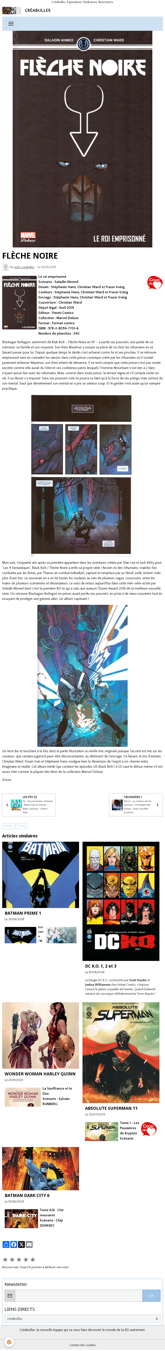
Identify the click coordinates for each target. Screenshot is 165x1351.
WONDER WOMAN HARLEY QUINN (40, 1073)
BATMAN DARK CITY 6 (27, 1195)
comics (8, 826)
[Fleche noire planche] (82, 476)
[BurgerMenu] (11, 23)
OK (151, 1296)
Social (22, 826)
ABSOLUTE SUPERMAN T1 (111, 1108)
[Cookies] (9, 1342)
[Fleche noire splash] (82, 676)
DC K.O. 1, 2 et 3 (100, 965)
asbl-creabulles (24, 267)
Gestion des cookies (82, 1345)
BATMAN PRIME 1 (23, 913)
